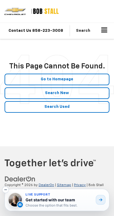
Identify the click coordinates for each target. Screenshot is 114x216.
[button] (5, 189)
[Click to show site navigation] (104, 31)
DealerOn (46, 185)
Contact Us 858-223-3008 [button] (36, 31)
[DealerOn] (20, 179)
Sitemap (64, 185)
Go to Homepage (57, 79)
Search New (57, 93)
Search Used (57, 107)
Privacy (80, 185)
